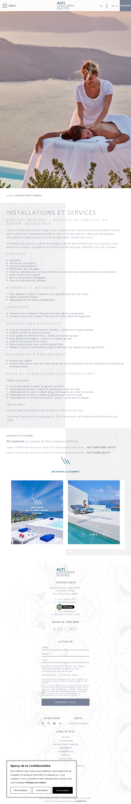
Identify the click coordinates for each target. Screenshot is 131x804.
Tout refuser (42, 790)
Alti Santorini (65, 740)
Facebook (43, 723)
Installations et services (65, 744)
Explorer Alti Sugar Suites (94, 511)
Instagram (48, 723)
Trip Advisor (60, 723)
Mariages (65, 755)
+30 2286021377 (101, 6)
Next (49, 534)
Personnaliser (21, 790)
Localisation (65, 758)
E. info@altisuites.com (65, 614)
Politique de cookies (35, 782)
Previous (25, 534)
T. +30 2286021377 (65, 599)
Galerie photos (65, 751)
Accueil (65, 737)
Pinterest (54, 723)
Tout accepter (62, 790)
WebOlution (80, 801)
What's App (65, 607)
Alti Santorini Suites (65, 5)
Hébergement (65, 748)
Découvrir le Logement (66, 471)
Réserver (125, 5)
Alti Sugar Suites (98, 452)
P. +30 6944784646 (65, 602)
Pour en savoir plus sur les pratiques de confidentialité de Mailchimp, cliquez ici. (61, 694)
